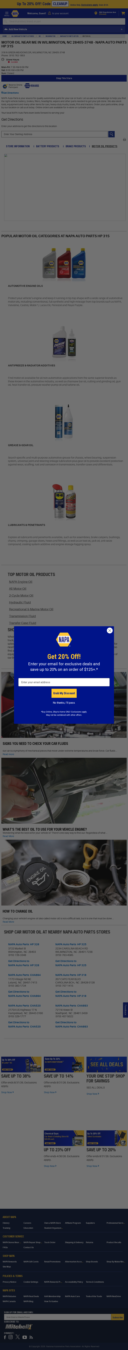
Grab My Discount (64, 693)
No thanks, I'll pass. (64, 702)
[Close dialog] (110, 630)
